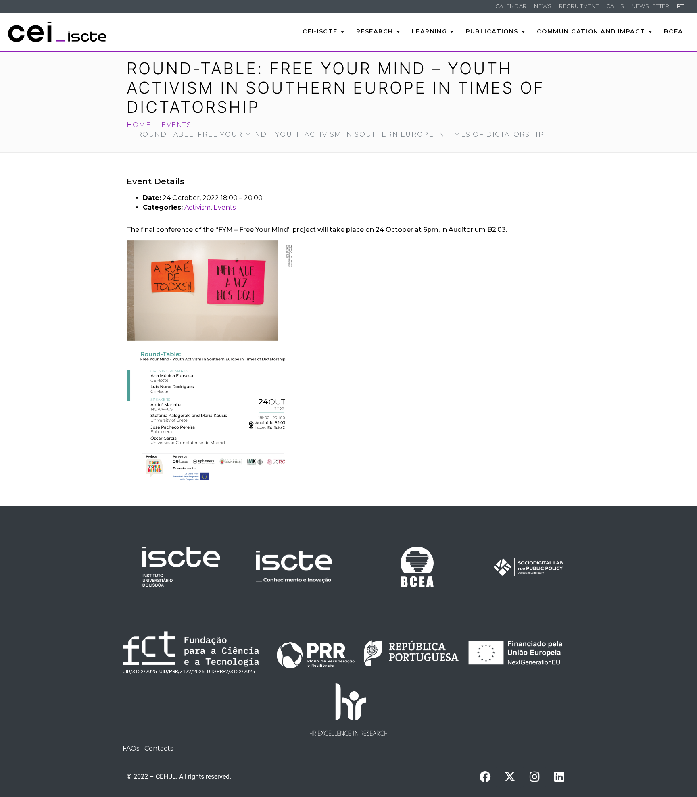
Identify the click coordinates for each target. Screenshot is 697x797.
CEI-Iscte (320, 31)
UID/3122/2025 (140, 671)
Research (374, 31)
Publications (492, 31)
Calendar (511, 6)
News (543, 6)
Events (224, 207)
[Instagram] (534, 777)
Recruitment (579, 6)
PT (680, 6)
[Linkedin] (559, 777)
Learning (429, 31)
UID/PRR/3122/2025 (182, 671)
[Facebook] (485, 777)
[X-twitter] (510, 777)
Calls (615, 6)
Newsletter (650, 6)
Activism (197, 207)
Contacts (158, 748)
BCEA (673, 31)
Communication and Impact (591, 31)
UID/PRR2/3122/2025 (231, 671)
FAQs (131, 748)
